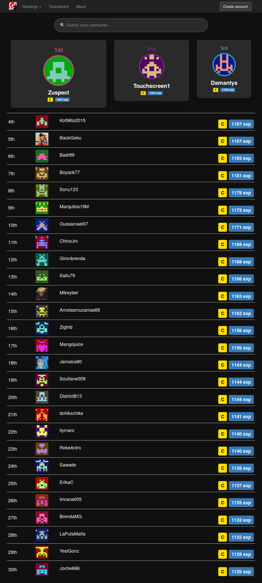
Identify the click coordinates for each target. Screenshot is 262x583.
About (81, 6)
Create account (235, 6)
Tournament (59, 6)
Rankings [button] (31, 6)
